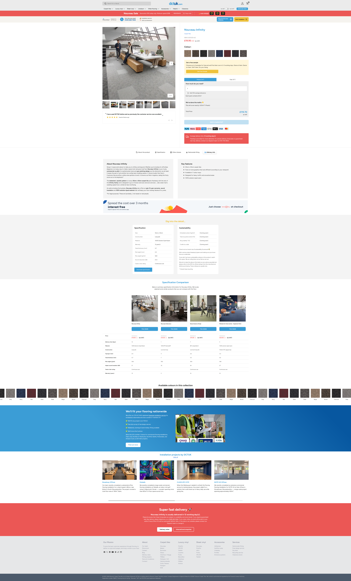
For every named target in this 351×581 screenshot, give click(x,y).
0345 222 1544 (242, 9)
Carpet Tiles (187, 33)
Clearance (185, 9)
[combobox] (126, 3)
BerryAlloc (181, 557)
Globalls (142, 482)
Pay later (235, 550)
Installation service (146, 18)
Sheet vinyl (130, 9)
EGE (161, 568)
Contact (144, 561)
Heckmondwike (165, 561)
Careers (144, 550)
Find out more (133, 445)
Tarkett (180, 550)
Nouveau (163, 546)
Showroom (145, 548)
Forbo (180, 555)
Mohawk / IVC (164, 559)
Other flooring (152, 9)
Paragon (162, 565)
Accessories (165, 9)
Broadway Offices (108, 482)
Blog (143, 552)
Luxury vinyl (119, 9)
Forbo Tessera (164, 563)
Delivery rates (164, 529)
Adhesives (217, 546)
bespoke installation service (157, 415)
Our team (145, 546)
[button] (248, 3)
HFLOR (180, 548)
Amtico (180, 563)
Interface (181, 559)
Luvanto (180, 552)
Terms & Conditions (148, 559)
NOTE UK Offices (220, 482)
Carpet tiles (107, 9)
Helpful (175, 9)
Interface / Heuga (165, 555)
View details (144, 329)
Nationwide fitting (238, 546)
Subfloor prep (218, 548)
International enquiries (183, 529)
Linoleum (141, 9)
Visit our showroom (146, 20)
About (144, 542)
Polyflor (180, 546)
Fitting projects (147, 557)
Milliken (162, 557)
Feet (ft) (232, 79)
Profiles (216, 552)
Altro (197, 550)
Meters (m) (200, 79)
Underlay (217, 550)
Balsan (162, 548)
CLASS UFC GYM (183, 482)
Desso (162, 552)
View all (175, 457)
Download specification (143, 269)
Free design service (238, 548)
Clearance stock (237, 555)
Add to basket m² (216, 122)
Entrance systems (219, 555)
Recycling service (237, 552)
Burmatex (163, 550)
